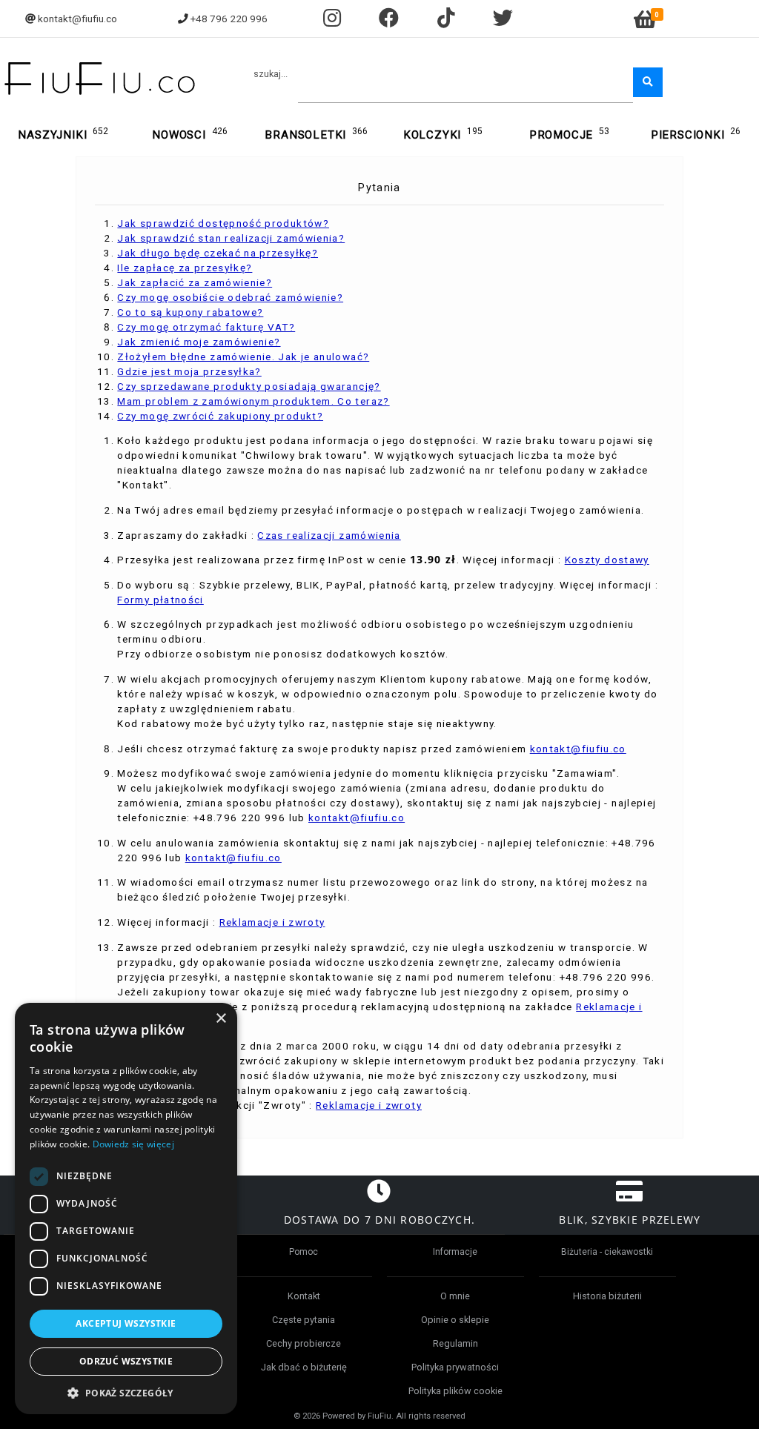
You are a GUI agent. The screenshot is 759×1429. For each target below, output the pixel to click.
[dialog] (126, 1208)
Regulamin (455, 1343)
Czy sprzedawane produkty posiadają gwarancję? (248, 386)
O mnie (455, 1296)
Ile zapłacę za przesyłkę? (184, 267)
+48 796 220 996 (229, 18)
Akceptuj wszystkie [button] (126, 1323)
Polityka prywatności (455, 1367)
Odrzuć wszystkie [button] (126, 1361)
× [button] (220, 1018)
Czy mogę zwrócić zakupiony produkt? (220, 416)
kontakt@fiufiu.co (77, 18)
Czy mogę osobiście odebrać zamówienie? (230, 297)
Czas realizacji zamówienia (328, 535)
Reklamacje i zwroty (272, 922)
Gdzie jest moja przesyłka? (189, 371)
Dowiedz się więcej (133, 1144)
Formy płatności (160, 600)
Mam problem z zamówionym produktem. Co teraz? (253, 401)
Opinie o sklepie (455, 1319)
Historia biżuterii (607, 1296)
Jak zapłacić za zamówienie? (194, 282)
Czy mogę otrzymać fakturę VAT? (206, 327)
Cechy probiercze (303, 1343)
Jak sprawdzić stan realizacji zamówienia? (231, 238)
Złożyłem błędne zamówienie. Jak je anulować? (243, 356)
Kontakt (304, 1296)
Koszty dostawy (607, 560)
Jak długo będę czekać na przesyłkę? (217, 253)
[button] (126, 1392)
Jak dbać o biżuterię (304, 1367)
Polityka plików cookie (455, 1390)
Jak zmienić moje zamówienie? (198, 342)
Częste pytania (303, 1319)
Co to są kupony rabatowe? (190, 312)
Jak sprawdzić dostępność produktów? (223, 223)
